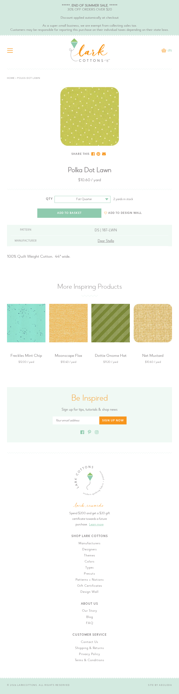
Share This (80, 154)
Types (89, 567)
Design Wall (89, 592)
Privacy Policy (89, 654)
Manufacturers (89, 543)
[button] (123, 213)
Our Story (89, 611)
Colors (89, 561)
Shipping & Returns (89, 648)
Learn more (96, 524)
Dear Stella (106, 241)
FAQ (89, 623)
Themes (89, 555)
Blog (89, 617)
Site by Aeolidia (160, 685)
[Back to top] (172, 546)
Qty (49, 199)
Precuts (89, 574)
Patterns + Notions (90, 580)
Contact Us (89, 642)
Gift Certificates (89, 586)
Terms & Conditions (89, 660)
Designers (89, 549)
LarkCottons (27, 685)
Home (11, 78)
